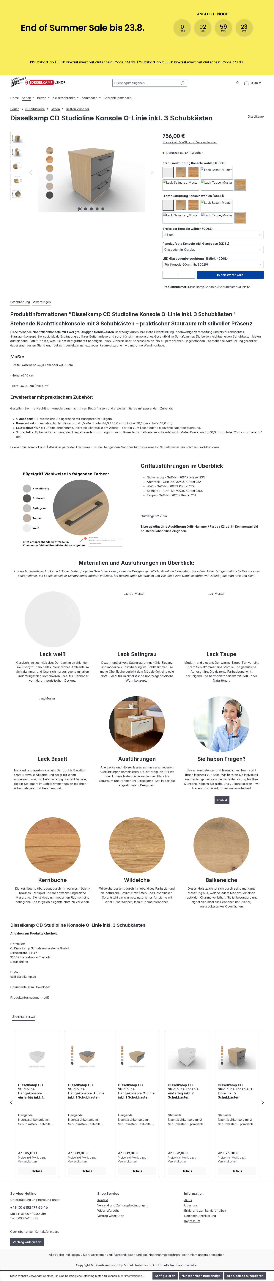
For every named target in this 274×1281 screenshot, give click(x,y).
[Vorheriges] (31, 172)
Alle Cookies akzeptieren (245, 1276)
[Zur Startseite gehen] (38, 82)
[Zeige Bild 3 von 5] (91, 208)
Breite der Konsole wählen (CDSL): (188, 229)
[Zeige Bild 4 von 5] (97, 208)
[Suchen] (182, 83)
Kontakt (222, 800)
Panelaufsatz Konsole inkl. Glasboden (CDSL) (196, 243)
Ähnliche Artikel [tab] (23, 1017)
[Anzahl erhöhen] (192, 275)
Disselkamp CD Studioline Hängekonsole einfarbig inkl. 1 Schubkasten (30, 1091)
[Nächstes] (152, 172)
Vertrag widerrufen (27, 1242)
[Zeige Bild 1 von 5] (79, 208)
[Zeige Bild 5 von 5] (102, 208)
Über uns (191, 1205)
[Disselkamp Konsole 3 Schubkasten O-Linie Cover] (91, 172)
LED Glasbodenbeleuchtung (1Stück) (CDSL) (195, 258)
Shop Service (108, 1193)
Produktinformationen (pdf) (29, 997)
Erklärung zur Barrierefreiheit (205, 1210)
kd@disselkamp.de (23, 977)
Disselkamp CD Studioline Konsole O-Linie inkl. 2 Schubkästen (235, 1091)
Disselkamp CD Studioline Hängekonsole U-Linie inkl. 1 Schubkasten (86, 1091)
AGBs (188, 1200)
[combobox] (145, 83)
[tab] (20, 302)
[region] (83, 172)
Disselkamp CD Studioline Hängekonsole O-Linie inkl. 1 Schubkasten (136, 1091)
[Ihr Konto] (237, 83)
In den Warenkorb (230, 275)
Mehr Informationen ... (131, 1275)
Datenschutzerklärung (200, 1216)
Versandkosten (124, 1255)
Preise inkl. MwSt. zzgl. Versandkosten (190, 142)
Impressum (192, 1221)
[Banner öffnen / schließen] (137, 72)
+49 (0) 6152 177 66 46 (29, 1207)
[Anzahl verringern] (165, 275)
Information (194, 1193)
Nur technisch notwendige (201, 1276)
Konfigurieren (165, 1276)
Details (37, 1171)
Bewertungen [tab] (41, 302)
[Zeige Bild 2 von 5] (85, 208)
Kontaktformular (46, 1231)
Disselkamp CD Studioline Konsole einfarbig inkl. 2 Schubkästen (183, 1091)
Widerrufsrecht (108, 1210)
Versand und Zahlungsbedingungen (122, 1205)
